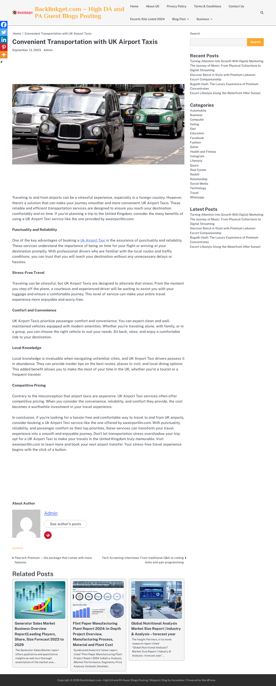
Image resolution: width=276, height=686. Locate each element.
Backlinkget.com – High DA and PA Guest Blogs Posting (79, 12)
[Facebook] (4, 24)
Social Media (199, 183)
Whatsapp (197, 197)
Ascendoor (178, 680)
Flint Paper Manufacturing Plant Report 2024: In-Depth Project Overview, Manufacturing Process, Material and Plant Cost (97, 634)
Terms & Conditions (207, 6)
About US (152, 6)
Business (203, 19)
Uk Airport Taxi (92, 240)
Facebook (197, 138)
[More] (4, 54)
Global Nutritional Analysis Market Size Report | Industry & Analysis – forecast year (156, 628)
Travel (194, 192)
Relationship (198, 179)
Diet (193, 128)
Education (197, 133)
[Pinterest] (4, 47)
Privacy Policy (176, 6)
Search (195, 33)
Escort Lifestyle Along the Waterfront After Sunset (225, 93)
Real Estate (198, 170)
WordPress (208, 680)
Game (194, 147)
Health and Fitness (203, 151)
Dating (194, 124)
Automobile (198, 110)
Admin (48, 50)
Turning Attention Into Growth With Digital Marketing (226, 61)
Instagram (197, 156)
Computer (197, 119)
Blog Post (179, 19)
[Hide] (1, 61)
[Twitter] (4, 32)
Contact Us (236, 6)
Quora (194, 165)
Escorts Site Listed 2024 (147, 19)
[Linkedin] (4, 39)
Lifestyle (196, 160)
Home (134, 6)
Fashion (195, 142)
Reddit (194, 174)
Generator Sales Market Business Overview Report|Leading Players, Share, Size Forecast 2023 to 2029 (39, 634)
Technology (198, 188)
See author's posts (65, 524)
